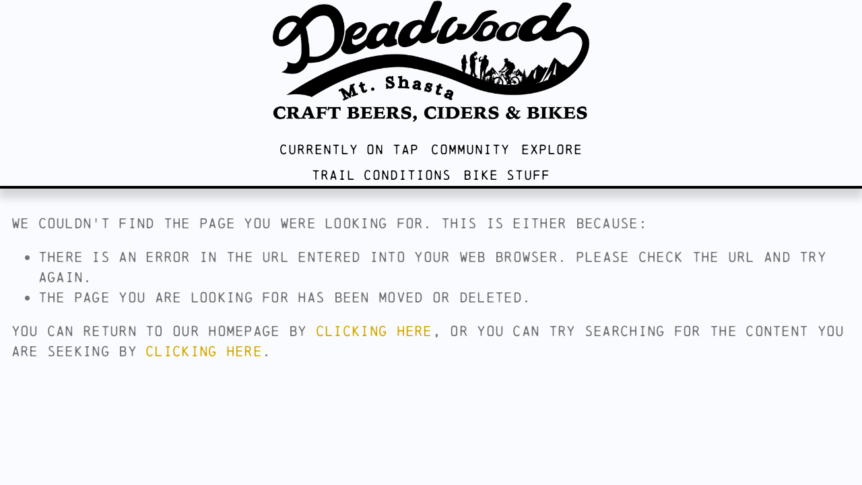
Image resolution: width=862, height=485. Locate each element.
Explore (552, 149)
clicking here (374, 331)
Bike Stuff (506, 175)
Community (470, 149)
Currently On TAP (349, 149)
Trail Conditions (381, 175)
